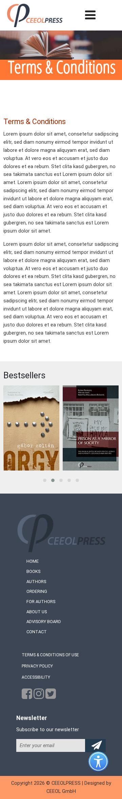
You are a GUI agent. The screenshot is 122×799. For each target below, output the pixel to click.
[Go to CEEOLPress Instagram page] (39, 695)
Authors (36, 581)
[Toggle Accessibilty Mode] (103, 767)
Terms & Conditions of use (50, 655)
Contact (36, 631)
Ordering (36, 591)
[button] (45, 480)
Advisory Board (43, 621)
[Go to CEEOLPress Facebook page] (27, 695)
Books (33, 571)
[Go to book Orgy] (31, 428)
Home (32, 561)
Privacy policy (37, 666)
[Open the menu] (90, 15)
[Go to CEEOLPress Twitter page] (50, 695)
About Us (36, 611)
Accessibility (36, 677)
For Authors (40, 601)
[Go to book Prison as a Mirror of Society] (91, 428)
